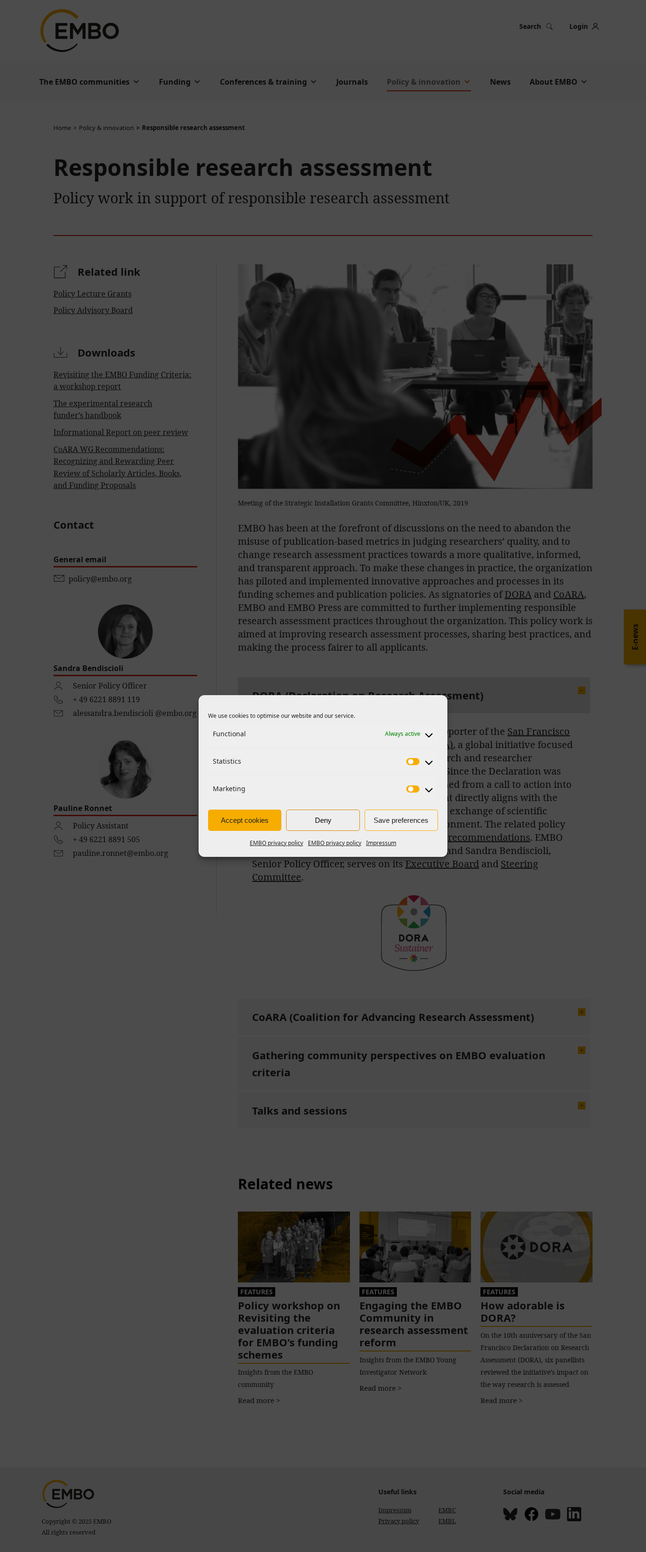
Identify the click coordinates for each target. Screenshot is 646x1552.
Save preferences (401, 820)
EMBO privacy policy (276, 843)
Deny (323, 820)
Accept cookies (245, 820)
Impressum (381, 843)
